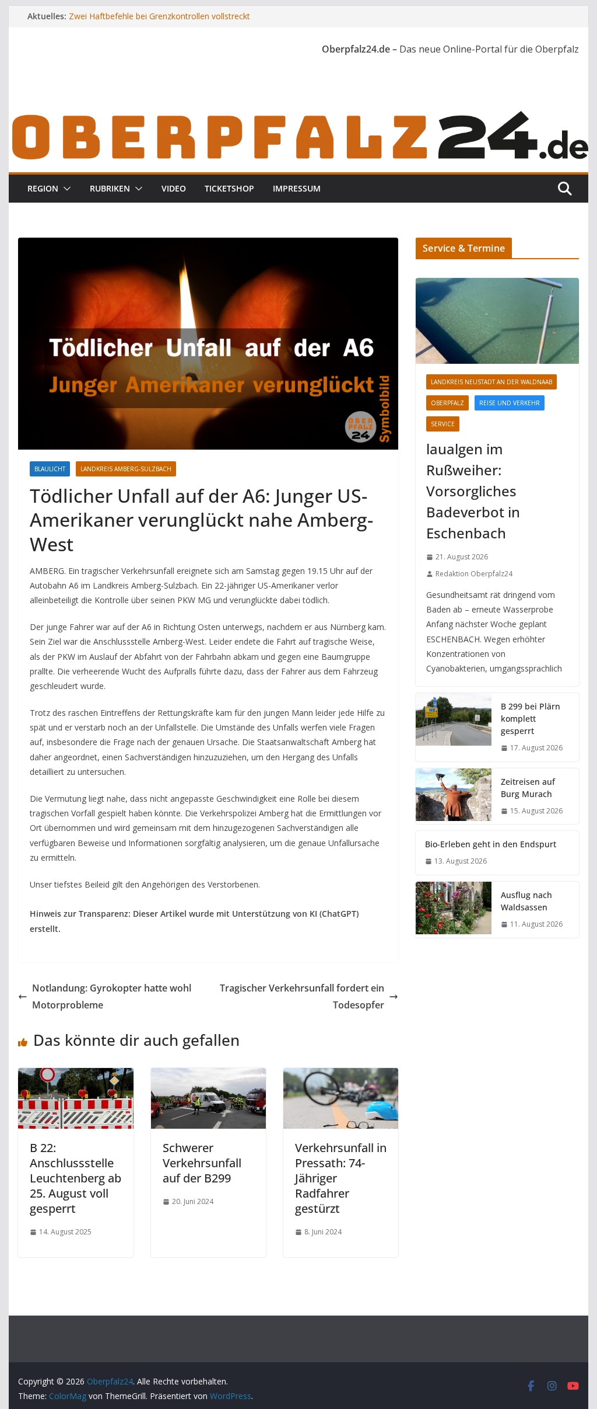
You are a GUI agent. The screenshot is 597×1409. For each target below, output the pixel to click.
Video (173, 188)
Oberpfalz (447, 403)
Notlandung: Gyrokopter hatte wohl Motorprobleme (111, 996)
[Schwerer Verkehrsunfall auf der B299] (208, 1076)
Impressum (297, 188)
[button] (64, 188)
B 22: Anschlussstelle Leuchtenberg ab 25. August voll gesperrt (75, 1178)
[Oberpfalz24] (298, 115)
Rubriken (110, 188)
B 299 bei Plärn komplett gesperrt (530, 718)
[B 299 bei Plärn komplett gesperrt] (453, 727)
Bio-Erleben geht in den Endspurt (490, 844)
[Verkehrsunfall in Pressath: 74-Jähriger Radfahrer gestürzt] (340, 1076)
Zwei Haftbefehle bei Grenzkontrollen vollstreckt (159, 16)
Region (42, 188)
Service (443, 424)
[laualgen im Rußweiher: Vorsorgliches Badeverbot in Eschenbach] (497, 321)
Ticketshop (229, 188)
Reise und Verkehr (509, 403)
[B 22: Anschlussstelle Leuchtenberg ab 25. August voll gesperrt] (75, 1076)
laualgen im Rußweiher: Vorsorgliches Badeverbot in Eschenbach (473, 490)
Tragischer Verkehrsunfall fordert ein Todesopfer (302, 996)
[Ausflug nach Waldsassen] (453, 910)
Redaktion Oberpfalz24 (474, 574)
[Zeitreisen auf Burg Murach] (453, 796)
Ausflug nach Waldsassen (526, 901)
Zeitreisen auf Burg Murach (528, 787)
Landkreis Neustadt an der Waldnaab (491, 382)
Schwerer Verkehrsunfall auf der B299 (202, 1163)
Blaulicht (49, 469)
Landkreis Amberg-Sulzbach (125, 469)
